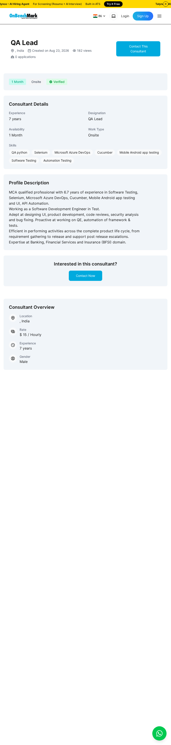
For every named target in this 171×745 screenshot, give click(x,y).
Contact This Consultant (138, 48)
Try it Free (113, 4)
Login (125, 16)
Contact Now (85, 276)
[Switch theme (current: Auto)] (114, 16)
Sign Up (143, 16)
